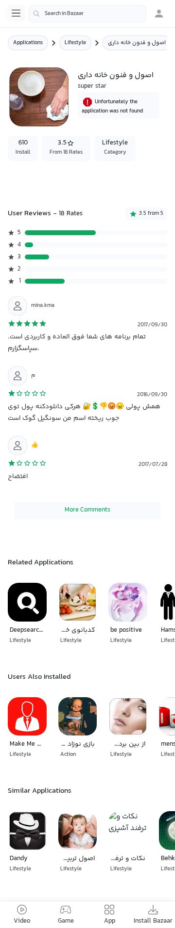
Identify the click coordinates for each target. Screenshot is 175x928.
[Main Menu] (16, 13)
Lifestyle (75, 43)
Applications (28, 43)
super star (92, 86)
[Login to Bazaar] (159, 13)
